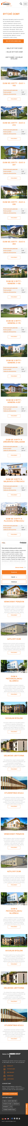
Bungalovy (10, 1066)
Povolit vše (14, 572)
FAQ (11, 1106)
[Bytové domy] (6, 4)
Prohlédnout (14, 99)
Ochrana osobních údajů (9, 1109)
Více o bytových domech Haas (13, 41)
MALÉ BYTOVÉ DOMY (15, 48)
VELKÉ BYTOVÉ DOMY (15, 52)
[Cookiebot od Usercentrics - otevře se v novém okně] (20, 543)
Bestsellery (10, 1072)
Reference (5, 1106)
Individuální (10, 1075)
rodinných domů (17, 23)
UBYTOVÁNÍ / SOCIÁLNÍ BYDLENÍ (14, 58)
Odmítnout (14, 581)
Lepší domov (10, 1079)
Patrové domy (11, 1069)
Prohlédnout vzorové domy (10, 1093)
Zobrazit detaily (19, 567)
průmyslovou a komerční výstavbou (12, 25)
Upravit (13, 577)
